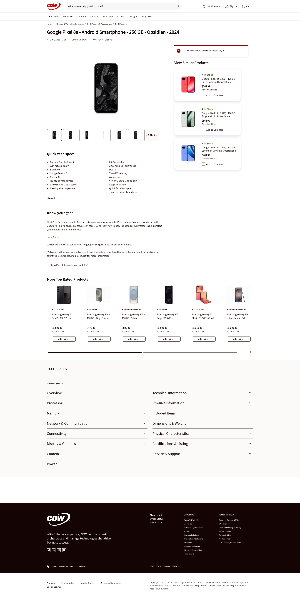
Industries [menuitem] (108, 16)
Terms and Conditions (111, 583)
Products (155, 522)
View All (51, 198)
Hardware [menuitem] (54, 16)
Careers (187, 531)
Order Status (157, 518)
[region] (150, 319)
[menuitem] (204, 6)
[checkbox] (203, 95)
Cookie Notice (87, 583)
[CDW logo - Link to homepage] (54, 6)
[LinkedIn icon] (54, 550)
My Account (156, 515)
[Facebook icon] (48, 550)
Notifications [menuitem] (213, 6)
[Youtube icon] (64, 550)
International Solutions (193, 539)
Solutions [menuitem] (81, 16)
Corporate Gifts (225, 535)
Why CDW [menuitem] (147, 16)
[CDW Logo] (54, 6)
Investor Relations (191, 535)
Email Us (82, 566)
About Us (188, 524)
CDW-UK (175, 566)
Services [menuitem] (94, 16)
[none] (54, 16)
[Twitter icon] (59, 550)
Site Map (51, 583)
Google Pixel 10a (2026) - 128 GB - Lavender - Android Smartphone (219, 149)
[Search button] (178, 6)
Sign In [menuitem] (233, 6)
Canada (167, 566)
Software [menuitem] (67, 16)
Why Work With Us (191, 520)
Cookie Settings (54, 586)
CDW (152, 566)
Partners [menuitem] (121, 16)
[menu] (211, 6)
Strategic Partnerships (193, 550)
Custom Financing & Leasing (230, 527)
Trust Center (189, 554)
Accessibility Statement (193, 527)
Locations (188, 542)
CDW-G (158, 566)
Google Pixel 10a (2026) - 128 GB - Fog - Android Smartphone (219, 115)
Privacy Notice (68, 583)
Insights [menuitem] (134, 16)
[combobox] (119, 6)
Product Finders (225, 539)
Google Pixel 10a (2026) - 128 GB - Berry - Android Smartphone (219, 80)
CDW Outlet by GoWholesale (230, 542)
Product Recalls (225, 531)
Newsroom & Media (192, 546)
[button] (246, 6)
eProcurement (224, 524)
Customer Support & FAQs (229, 520)
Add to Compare (214, 95)
